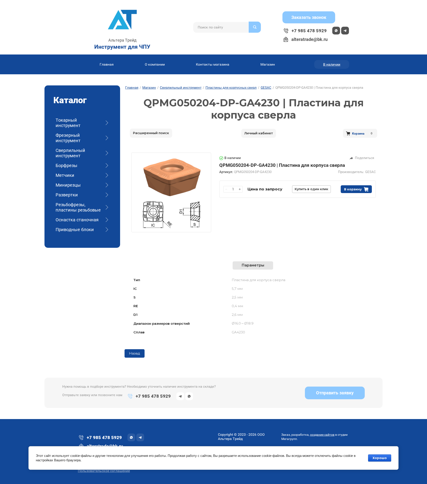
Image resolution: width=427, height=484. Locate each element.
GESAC (370, 172)
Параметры (253, 265)
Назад (134, 353)
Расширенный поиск (151, 133)
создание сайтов (322, 434)
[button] (308, 17)
